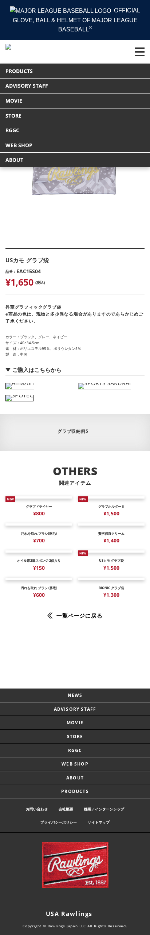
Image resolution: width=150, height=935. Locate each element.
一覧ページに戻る (79, 615)
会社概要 (66, 809)
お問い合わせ (37, 809)
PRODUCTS (19, 71)
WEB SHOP (18, 145)
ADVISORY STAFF (26, 85)
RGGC (12, 130)
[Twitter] (67, 900)
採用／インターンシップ (104, 809)
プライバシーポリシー (58, 822)
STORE (13, 115)
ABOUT (14, 159)
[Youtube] (96, 900)
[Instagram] (53, 900)
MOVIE (13, 100)
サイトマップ (99, 822)
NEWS (75, 695)
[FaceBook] (82, 900)
